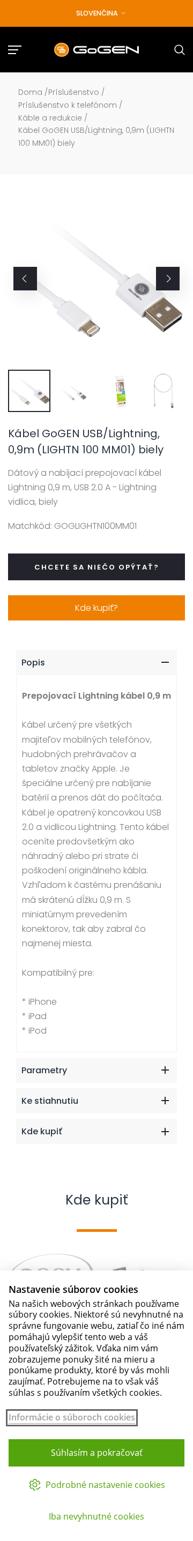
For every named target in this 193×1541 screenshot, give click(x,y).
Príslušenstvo (73, 92)
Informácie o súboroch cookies (72, 1417)
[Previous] (25, 278)
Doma (30, 92)
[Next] (168, 278)
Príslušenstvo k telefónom (67, 105)
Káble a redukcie (50, 118)
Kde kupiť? (96, 608)
